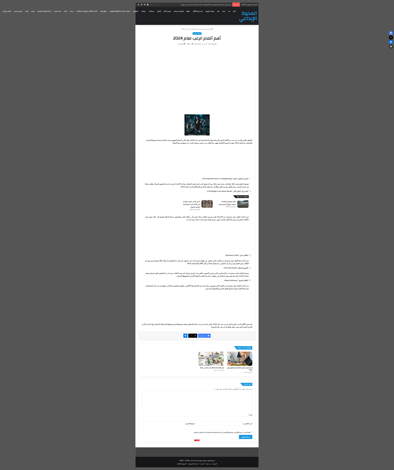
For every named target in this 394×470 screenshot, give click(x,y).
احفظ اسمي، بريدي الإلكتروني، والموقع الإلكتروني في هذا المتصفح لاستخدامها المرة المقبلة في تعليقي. (222, 432)
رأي (218, 11)
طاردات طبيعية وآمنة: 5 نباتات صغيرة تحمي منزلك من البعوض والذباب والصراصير (208, 4)
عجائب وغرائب (6, 11)
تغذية (32, 11)
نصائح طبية (103, 11)
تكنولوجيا (135, 11)
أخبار (234, 11)
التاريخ (159, 11)
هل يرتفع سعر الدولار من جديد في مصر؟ (212, 367)
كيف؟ (26, 11)
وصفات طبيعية (210, 11)
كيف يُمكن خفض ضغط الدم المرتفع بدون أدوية (239, 369)
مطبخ (188, 11)
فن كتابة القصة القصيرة (44, 11)
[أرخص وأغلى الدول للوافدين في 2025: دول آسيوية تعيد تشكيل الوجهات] (207, 204)
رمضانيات (151, 11)
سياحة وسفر (201, 29)
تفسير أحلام (167, 11)
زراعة (72, 11)
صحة (223, 11)
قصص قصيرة (18, 11)
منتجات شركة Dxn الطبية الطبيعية (120, 11)
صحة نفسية (57, 11)
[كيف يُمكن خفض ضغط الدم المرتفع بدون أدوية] (239, 359)
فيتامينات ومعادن (179, 11)
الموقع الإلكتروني (190, 423)
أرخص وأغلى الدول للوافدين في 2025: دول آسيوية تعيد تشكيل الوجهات (191, 204)
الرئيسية (208, 29)
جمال (65, 11)
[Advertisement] (197, 455)
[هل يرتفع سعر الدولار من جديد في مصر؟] (211, 359)
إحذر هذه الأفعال (198, 11)
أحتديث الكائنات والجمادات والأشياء (87, 11)
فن (229, 11)
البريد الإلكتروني (247, 423)
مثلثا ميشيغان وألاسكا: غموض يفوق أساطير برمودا (227, 203)
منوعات (143, 11)
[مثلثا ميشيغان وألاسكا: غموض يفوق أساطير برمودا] (243, 204)
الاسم (250, 415)
